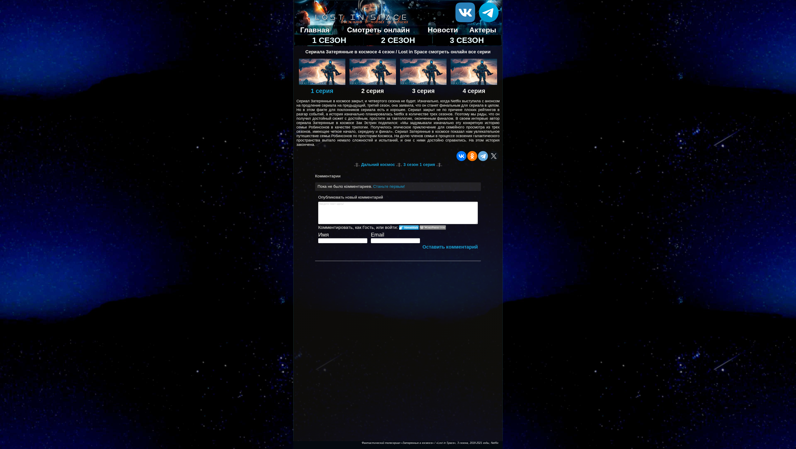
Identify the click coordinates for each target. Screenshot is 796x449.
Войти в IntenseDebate (409, 227)
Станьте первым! (389, 186)
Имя (323, 235)
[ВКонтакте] (461, 156)
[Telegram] (483, 156)
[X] (494, 156)
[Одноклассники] (472, 156)
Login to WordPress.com (433, 227)
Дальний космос (378, 164)
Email (377, 235)
